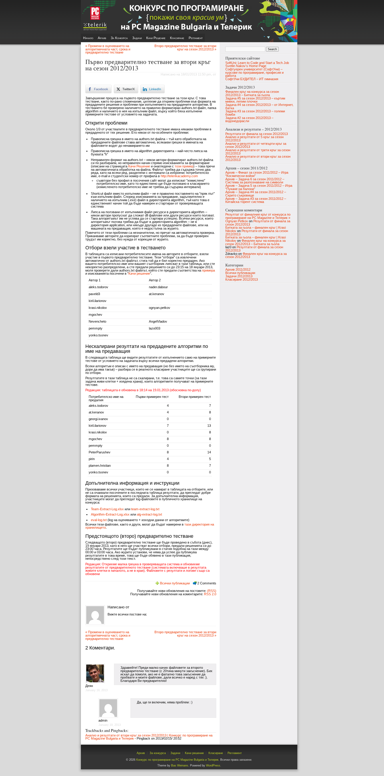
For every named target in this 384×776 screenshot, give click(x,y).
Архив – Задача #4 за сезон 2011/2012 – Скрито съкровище (255, 193)
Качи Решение (139, 166)
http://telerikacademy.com (179, 176)
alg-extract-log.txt (149, 514)
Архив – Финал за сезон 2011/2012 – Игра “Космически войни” (256, 174)
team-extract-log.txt (145, 509)
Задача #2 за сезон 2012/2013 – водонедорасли (249, 119)
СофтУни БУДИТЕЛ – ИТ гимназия (251, 79)
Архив (102, 38)
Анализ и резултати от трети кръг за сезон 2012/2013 (257, 151)
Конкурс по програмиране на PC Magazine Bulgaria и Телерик (177, 759)
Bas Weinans (179, 765)
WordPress (213, 765)
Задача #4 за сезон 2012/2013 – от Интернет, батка (259, 106)
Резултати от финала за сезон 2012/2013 (256, 134)
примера (208, 270)
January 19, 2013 (96, 690)
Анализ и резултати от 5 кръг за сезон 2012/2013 (254, 138)
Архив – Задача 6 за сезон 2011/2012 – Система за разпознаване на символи (254, 180)
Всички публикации (175, 583)
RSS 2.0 (210, 594)
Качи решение (156, 38)
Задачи (137, 38)
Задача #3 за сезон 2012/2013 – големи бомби (255, 112)
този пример (184, 166)
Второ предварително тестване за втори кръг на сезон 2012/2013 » (185, 47)
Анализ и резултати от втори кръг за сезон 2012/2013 (257, 158)
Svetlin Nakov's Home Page (245, 66)
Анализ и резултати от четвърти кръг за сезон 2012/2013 (255, 145)
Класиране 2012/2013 (241, 279)
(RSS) (211, 591)
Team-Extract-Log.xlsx (107, 509)
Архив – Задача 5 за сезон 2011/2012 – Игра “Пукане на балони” (258, 187)
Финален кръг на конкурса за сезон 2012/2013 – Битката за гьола (252, 93)
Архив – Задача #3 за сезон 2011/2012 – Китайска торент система (255, 200)
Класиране (177, 38)
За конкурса (119, 38)
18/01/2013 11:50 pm (196, 74)
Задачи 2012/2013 (238, 276)
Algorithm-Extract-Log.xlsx (110, 514)
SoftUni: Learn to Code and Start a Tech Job (257, 63)
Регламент (196, 38)
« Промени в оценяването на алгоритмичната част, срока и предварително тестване (107, 49)
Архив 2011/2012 (237, 269)
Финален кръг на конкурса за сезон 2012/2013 (256, 255)
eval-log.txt (99, 520)
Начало (88, 38)
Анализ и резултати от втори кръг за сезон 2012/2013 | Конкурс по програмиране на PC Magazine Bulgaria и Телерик (148, 737)
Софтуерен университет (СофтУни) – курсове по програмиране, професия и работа (254, 72)
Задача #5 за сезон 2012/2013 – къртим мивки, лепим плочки (255, 100)
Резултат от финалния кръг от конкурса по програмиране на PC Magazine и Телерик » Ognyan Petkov (257, 218)
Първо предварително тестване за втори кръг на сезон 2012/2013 (148, 64)
